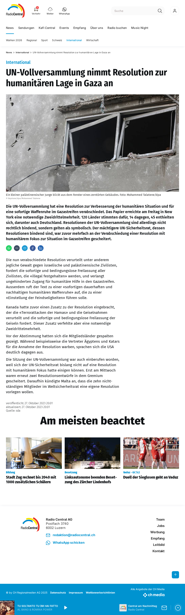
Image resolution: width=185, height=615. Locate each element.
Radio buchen (117, 28)
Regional (32, 40)
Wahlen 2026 (14, 40)
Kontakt (158, 551)
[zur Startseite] (15, 11)
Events (64, 28)
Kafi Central (47, 28)
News (10, 28)
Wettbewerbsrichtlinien (100, 592)
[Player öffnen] (178, 607)
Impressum (76, 592)
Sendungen (26, 28)
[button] (64, 10)
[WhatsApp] (9, 248)
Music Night (139, 28)
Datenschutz (58, 592)
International (74, 40)
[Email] (25, 248)
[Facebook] (33, 248)
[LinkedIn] (41, 248)
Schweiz (57, 40)
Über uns (96, 28)
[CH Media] (148, 594)
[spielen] (65, 607)
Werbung (157, 532)
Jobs (161, 526)
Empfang (79, 28)
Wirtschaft (92, 40)
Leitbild (159, 545)
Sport (44, 40)
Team (160, 519)
